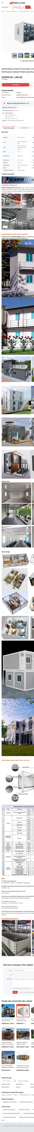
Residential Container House (10, 1102)
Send (15, 992)
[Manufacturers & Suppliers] (17, 2)
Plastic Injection (5, 1087)
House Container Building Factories (11, 1113)
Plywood (18, 1087)
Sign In (4, 120)
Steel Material (19, 1084)
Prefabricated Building (23, 11)
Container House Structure (9, 1117)
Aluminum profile (6, 1084)
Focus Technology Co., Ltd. (20, 1125)
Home (3, 11)
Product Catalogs (23, 1081)
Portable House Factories (9, 1109)
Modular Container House (26, 1102)
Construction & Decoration (11, 11)
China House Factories (24, 1109)
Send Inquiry (15, 84)
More (3, 1120)
